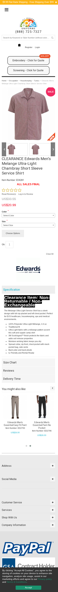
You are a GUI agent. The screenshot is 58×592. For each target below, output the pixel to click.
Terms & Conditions (17, 582)
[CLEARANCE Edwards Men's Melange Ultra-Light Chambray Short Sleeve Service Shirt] (40, 149)
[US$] (19, 45)
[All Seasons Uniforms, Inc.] (28, 23)
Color (4, 212)
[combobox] (28, 215)
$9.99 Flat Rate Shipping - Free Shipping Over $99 (28, 2)
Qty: (3, 244)
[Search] (52, 38)
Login (37, 47)
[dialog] (29, 579)
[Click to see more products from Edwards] (28, 270)
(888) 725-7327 (28, 32)
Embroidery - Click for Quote (30, 59)
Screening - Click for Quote (28, 70)
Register (28, 47)
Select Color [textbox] (8, 215)
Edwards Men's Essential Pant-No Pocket (42, 425)
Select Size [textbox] (8, 225)
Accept (28, 587)
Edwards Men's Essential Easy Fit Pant (15, 423)
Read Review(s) (9, 194)
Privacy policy (45, 579)
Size (4, 221)
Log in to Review (25, 194)
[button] (26, 445)
